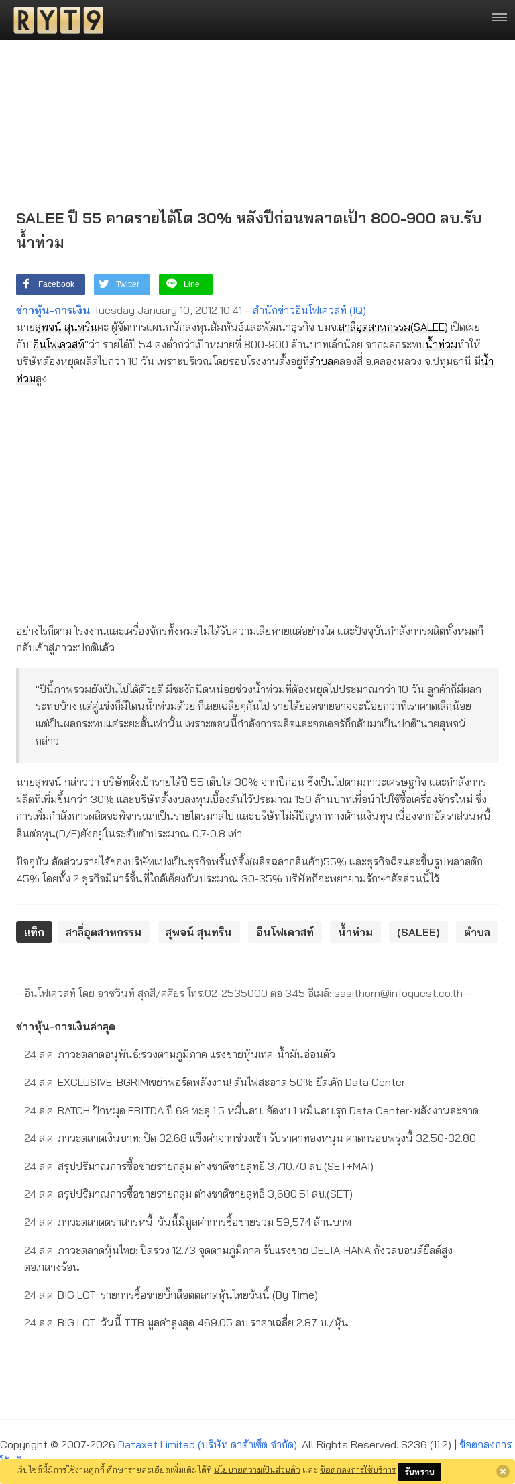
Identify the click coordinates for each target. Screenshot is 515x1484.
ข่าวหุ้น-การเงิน (53, 310)
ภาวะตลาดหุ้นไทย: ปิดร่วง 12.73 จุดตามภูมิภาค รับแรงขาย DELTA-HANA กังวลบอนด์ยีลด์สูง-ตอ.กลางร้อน (240, 1258)
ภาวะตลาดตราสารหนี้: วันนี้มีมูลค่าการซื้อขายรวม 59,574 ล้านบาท (187, 1221)
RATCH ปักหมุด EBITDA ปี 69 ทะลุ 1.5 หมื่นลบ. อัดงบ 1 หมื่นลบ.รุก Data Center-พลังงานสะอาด (251, 1110)
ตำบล (321, 361)
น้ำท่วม (441, 344)
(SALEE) (429, 326)
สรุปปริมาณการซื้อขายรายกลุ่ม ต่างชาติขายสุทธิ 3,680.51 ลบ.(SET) (188, 1193)
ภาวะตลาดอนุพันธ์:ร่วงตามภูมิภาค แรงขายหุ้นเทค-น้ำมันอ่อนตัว (179, 1054)
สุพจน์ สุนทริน (66, 326)
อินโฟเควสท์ (58, 344)
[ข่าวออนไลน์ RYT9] (54, 20)
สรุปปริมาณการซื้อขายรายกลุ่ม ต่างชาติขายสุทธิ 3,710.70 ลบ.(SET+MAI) (199, 1166)
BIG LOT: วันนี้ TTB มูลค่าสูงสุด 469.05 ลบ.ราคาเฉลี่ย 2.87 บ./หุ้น (186, 1322)
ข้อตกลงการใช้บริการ (358, 1469)
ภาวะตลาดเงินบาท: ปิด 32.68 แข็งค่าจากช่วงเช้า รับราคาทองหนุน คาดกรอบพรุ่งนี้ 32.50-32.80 (250, 1138)
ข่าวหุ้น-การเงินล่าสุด (65, 1026)
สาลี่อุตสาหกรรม (374, 326)
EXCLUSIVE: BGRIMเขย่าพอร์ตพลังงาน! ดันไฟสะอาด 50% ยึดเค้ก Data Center (214, 1082)
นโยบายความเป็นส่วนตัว (257, 1469)
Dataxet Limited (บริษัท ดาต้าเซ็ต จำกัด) (207, 1444)
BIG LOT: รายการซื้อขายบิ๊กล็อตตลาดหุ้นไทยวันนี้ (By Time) (171, 1295)
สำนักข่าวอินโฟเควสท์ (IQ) (309, 310)
